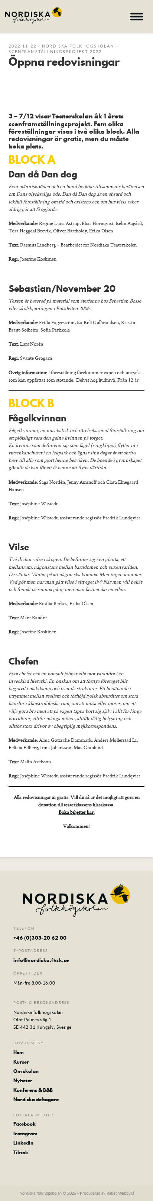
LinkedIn (23, 1143)
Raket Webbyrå (120, 1193)
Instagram (25, 1133)
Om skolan (26, 1071)
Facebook (24, 1124)
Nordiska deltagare (36, 1099)
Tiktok (20, 1152)
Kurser (21, 1062)
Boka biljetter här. (77, 812)
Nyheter (22, 1080)
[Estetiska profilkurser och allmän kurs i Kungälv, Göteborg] (33, 15)
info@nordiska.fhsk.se (41, 960)
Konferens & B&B (33, 1090)
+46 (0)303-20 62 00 (40, 937)
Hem (18, 1052)
